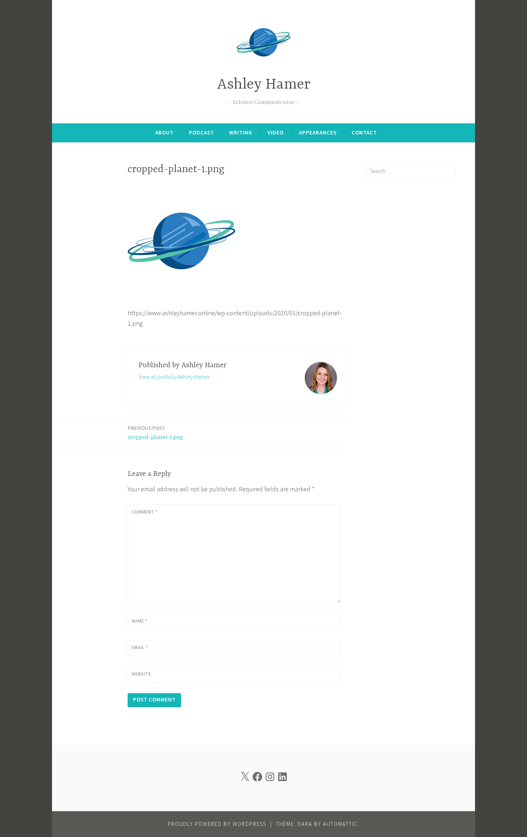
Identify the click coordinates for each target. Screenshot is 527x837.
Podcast (201, 132)
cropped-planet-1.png (155, 433)
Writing (240, 132)
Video (275, 132)
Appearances (318, 132)
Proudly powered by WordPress (217, 824)
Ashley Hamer (263, 84)
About (164, 132)
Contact (364, 132)
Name (139, 621)
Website (141, 674)
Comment (144, 512)
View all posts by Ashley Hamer (174, 376)
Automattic (340, 824)
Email (140, 647)
